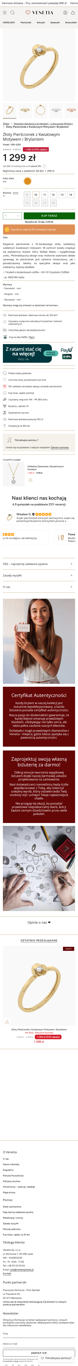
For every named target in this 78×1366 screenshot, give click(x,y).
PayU (31, 337)
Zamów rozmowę (60, 447)
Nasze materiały (11, 1164)
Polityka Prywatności (13, 1175)
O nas (6, 587)
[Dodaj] (30, 480)
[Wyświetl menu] (4, 12)
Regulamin (8, 1170)
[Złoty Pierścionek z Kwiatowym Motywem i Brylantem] (39, 986)
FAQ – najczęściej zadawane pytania (25, 564)
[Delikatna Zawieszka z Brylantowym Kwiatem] (14, 474)
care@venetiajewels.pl (22, 1269)
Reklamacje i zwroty (13, 1217)
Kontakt (7, 1273)
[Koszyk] (73, 12)
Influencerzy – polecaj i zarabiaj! (19, 1186)
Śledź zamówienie (12, 1206)
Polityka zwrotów (11, 1181)
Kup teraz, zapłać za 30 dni (16, 1234)
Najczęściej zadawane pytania (18, 1212)
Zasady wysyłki (12, 575)
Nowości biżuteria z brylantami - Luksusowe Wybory (43, 123)
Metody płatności (12, 1229)
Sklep (6, 123)
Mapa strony (9, 1192)
